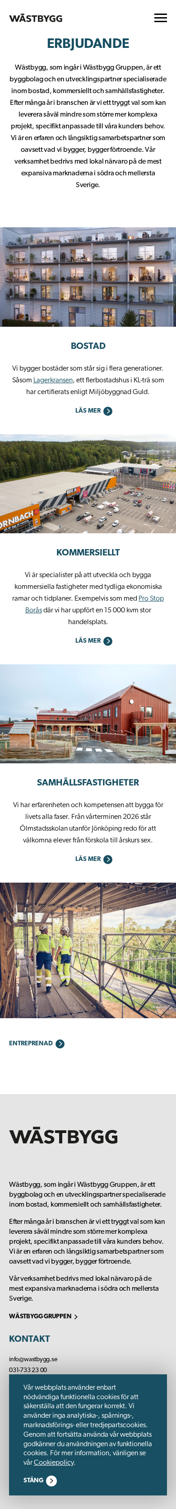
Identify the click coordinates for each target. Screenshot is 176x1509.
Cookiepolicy (54, 1463)
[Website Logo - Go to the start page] (35, 18)
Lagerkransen (53, 380)
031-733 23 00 (28, 1370)
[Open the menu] (160, 18)
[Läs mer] (88, 278)
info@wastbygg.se (33, 1359)
